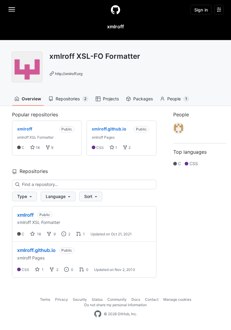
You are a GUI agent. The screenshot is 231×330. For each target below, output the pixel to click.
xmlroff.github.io (36, 250)
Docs (135, 299)
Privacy (61, 299)
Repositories (71, 98)
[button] (24, 196)
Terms (45, 299)
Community (117, 299)
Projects (111, 98)
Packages (143, 98)
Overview (31, 98)
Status (97, 299)
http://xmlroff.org (68, 73)
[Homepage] (115, 9)
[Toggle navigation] (11, 9)
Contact (152, 299)
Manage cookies (177, 299)
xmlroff (25, 215)
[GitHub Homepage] (97, 314)
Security (80, 299)
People (177, 98)
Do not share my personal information (115, 305)
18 (37, 147)
